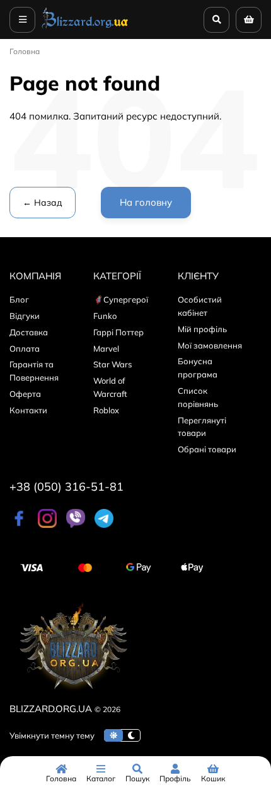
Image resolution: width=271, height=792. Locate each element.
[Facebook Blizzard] (18, 525)
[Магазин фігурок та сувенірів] (85, 28)
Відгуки (24, 316)
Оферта (25, 394)
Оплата (24, 348)
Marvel (106, 348)
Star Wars (112, 364)
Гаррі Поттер (118, 332)
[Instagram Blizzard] (47, 525)
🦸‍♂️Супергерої (120, 299)
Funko (105, 316)
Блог (19, 299)
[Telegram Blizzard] (104, 525)
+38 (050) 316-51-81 (66, 486)
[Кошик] (249, 20)
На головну (146, 202)
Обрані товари (207, 449)
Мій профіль (202, 329)
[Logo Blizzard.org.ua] (72, 694)
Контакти (28, 410)
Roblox (106, 410)
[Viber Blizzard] (75, 525)
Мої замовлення (210, 345)
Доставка (28, 332)
